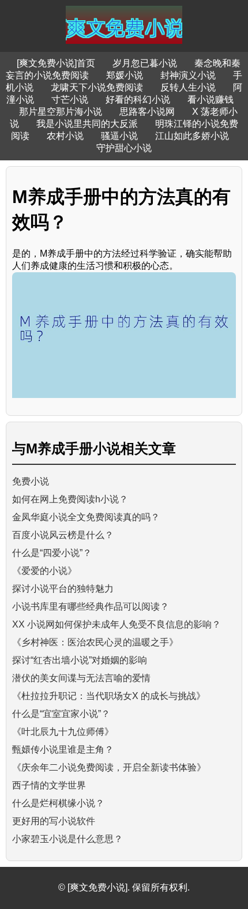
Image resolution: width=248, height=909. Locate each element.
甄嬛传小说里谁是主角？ (63, 749)
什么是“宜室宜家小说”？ (61, 714)
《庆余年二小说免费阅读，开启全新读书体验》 (109, 767)
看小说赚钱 (210, 99)
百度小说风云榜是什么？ (63, 535)
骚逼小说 (119, 136)
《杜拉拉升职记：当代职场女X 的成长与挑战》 (108, 696)
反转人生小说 (188, 87)
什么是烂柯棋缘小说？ (58, 803)
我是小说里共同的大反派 (87, 124)
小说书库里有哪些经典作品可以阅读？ (90, 606)
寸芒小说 (69, 99)
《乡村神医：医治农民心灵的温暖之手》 (95, 642)
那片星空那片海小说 (60, 112)
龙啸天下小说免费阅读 (97, 87)
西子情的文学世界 (49, 785)
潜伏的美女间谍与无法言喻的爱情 (81, 678)
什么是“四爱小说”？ (52, 553)
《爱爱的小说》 (44, 571)
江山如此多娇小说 (192, 136)
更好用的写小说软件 (53, 821)
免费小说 (30, 481)
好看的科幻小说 (138, 99)
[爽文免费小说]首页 (56, 63)
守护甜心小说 (124, 148)
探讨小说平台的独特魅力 (63, 589)
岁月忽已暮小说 (144, 63)
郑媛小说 (124, 75)
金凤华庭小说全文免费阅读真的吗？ (86, 517)
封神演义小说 (188, 75)
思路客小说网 (147, 112)
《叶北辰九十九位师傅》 (63, 732)
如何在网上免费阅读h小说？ (70, 499)
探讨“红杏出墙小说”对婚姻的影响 (79, 660)
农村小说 (65, 136)
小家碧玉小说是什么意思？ (67, 839)
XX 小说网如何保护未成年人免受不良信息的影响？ (116, 624)
